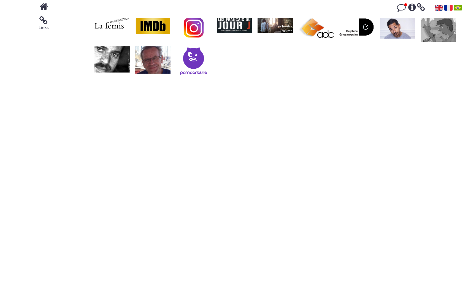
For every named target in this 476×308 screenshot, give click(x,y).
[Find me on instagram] (193, 31)
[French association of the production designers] (316, 31)
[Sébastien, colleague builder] (112, 62)
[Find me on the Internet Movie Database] (153, 31)
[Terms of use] (412, 9)
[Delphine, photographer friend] (356, 31)
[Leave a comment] (401, 9)
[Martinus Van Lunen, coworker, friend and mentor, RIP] (153, 62)
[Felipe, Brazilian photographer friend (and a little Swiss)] (397, 31)
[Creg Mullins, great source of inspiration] (438, 31)
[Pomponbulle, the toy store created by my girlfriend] (193, 62)
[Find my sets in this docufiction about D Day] (234, 31)
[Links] (421, 9)
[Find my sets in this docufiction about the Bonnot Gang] (275, 31)
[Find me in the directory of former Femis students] (112, 31)
